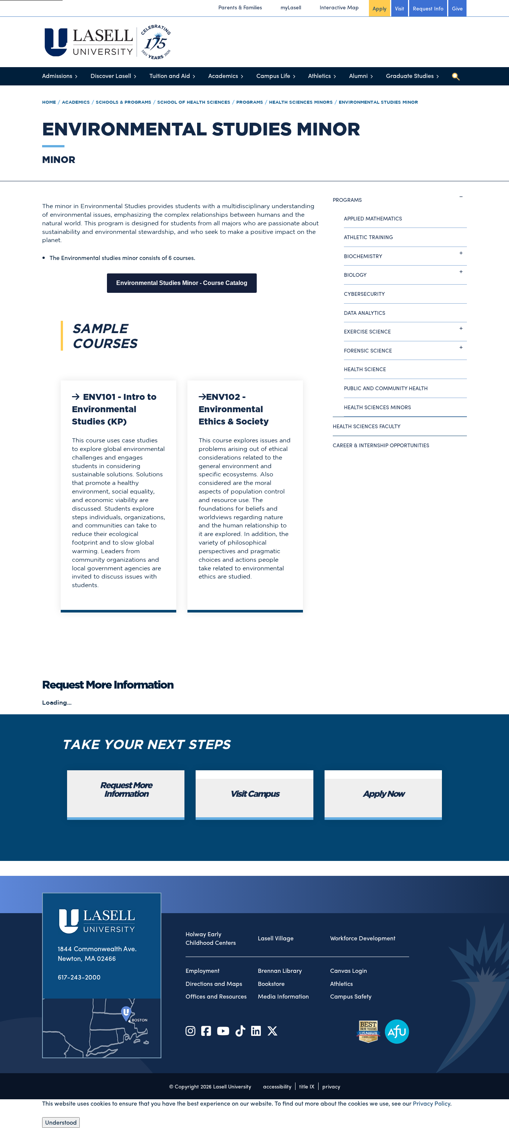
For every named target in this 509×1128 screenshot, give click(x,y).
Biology (355, 274)
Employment (202, 970)
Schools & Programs (123, 102)
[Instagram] (190, 1030)
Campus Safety (351, 996)
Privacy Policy (431, 1103)
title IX (306, 1086)
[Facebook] (206, 1030)
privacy (331, 1086)
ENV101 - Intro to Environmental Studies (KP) (114, 409)
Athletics (319, 75)
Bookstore (271, 984)
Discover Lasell (111, 75)
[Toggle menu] (76, 76)
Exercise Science (367, 331)
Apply (379, 8)
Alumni (358, 75)
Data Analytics (364, 312)
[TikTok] (240, 1030)
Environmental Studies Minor (378, 102)
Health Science (365, 369)
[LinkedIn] (256, 1030)
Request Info (428, 8)
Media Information (283, 996)
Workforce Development (362, 938)
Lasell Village (276, 938)
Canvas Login (348, 970)
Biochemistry (363, 256)
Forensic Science (368, 350)
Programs (249, 102)
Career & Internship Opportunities (381, 445)
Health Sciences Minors (301, 102)
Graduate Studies (410, 75)
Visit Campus (254, 794)
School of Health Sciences (193, 102)
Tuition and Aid (169, 75)
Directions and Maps (214, 984)
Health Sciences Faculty (367, 426)
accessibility (277, 1086)
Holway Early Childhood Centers (211, 938)
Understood (61, 1122)
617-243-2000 (79, 976)
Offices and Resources (216, 996)
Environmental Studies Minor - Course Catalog (181, 283)
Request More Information (126, 790)
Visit (399, 8)
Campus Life (273, 75)
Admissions (57, 75)
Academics (223, 75)
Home (49, 102)
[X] (272, 1030)
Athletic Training (368, 237)
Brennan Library (280, 970)
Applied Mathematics (373, 218)
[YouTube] (223, 1030)
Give (457, 8)
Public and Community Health (386, 388)
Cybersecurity (364, 293)
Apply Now (383, 794)
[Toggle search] (455, 76)
